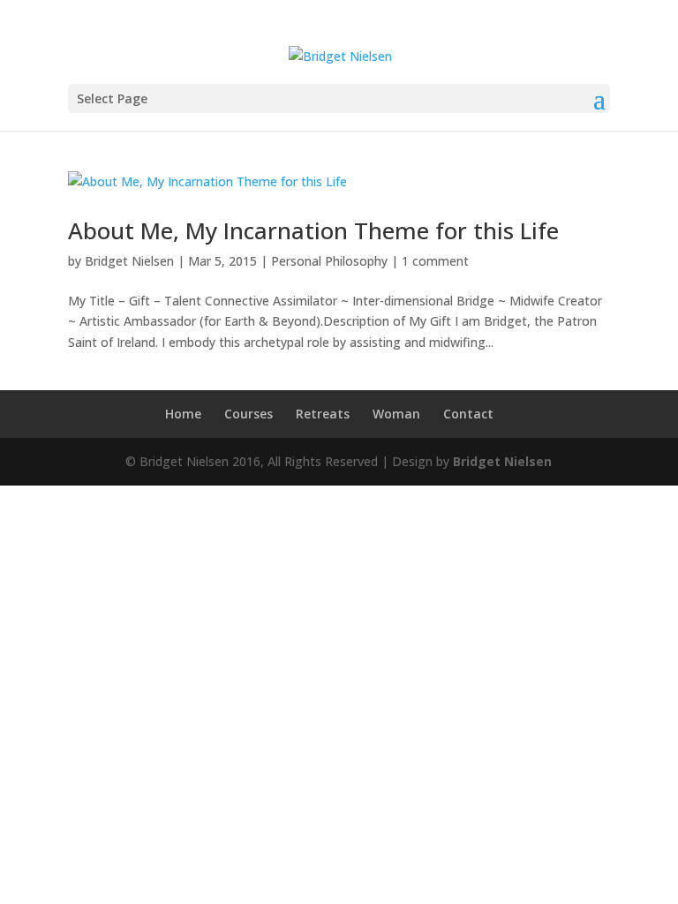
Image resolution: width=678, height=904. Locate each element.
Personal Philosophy (329, 260)
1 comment (435, 260)
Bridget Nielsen (129, 260)
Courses (248, 413)
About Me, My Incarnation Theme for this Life (313, 230)
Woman (396, 413)
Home (183, 413)
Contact (468, 413)
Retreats (323, 413)
